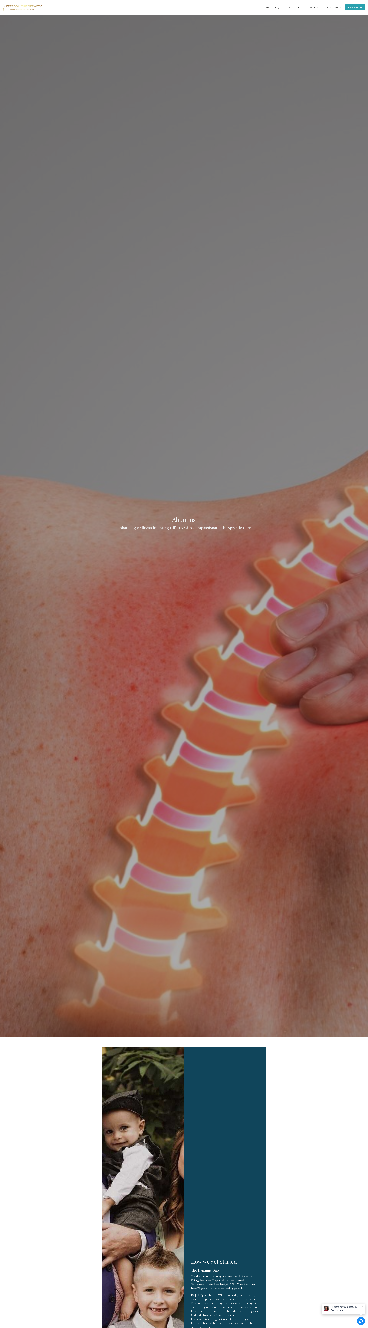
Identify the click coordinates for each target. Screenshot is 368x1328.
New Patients (332, 7)
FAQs (278, 7)
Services (313, 7)
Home (266, 7)
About (300, 7)
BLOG (288, 7)
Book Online (355, 7)
